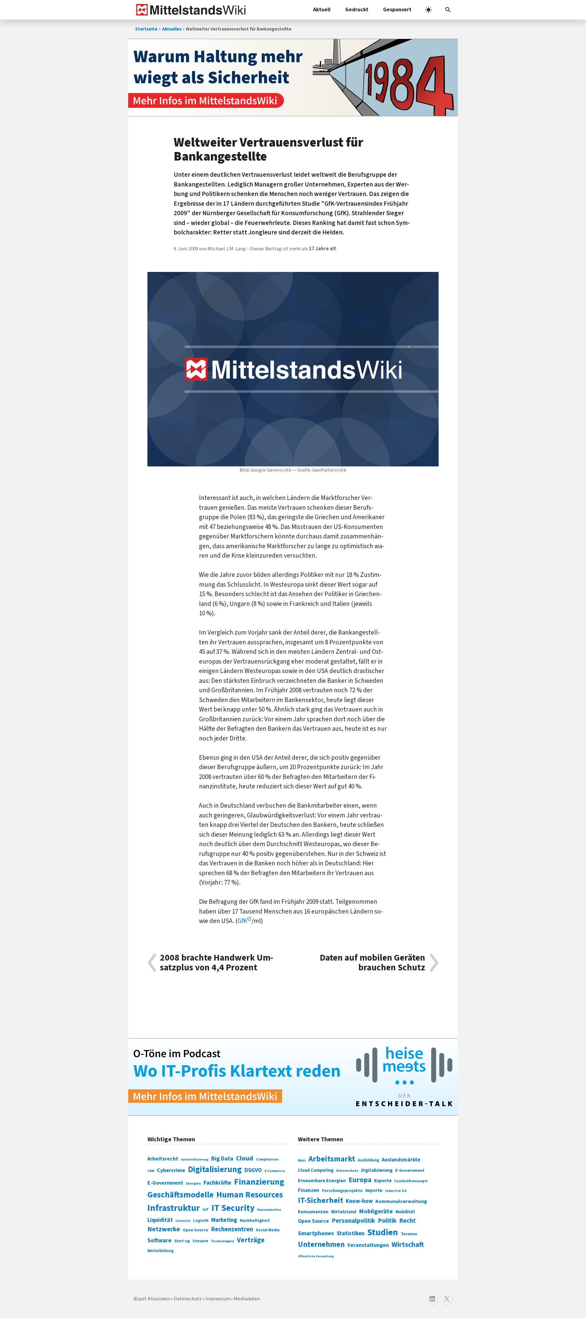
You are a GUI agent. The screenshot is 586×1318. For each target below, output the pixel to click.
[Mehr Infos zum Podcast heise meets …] (293, 1076)
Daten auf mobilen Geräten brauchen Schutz (372, 963)
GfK (242, 920)
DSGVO (253, 1170)
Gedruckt (356, 9)
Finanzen (308, 1190)
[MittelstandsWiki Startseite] (189, 10)
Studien (382, 1232)
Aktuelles (172, 29)
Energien (193, 1183)
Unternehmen (321, 1244)
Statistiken (350, 1233)
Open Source (195, 1230)
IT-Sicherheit (320, 1200)
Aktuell (322, 9)
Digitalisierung (215, 1169)
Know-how (359, 1201)
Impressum (217, 1298)
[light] (428, 10)
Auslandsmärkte (401, 1160)
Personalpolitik (353, 1220)
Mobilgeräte (376, 1211)
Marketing (224, 1220)
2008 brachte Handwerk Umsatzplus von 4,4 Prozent (216, 963)
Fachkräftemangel (411, 1181)
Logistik (200, 1220)
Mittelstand (343, 1212)
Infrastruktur (173, 1208)
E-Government (165, 1183)
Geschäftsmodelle (180, 1195)
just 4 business (154, 1298)
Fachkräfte (217, 1183)
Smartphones (316, 1233)
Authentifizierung (194, 1159)
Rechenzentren (232, 1229)
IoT (206, 1209)
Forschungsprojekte (342, 1191)
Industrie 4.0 (395, 1190)
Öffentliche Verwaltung (316, 1256)
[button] (448, 10)
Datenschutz (347, 1170)
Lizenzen (182, 1220)
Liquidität (160, 1220)
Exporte (383, 1180)
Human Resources (249, 1195)
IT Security (233, 1208)
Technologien (222, 1241)
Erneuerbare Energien (322, 1180)
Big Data (222, 1158)
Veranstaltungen (368, 1245)
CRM (150, 1171)
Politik (387, 1220)
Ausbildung (368, 1160)
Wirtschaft (408, 1245)
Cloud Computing (316, 1170)
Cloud (244, 1158)
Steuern (200, 1241)
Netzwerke (163, 1229)
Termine (409, 1234)
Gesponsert (397, 9)
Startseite (146, 29)
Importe (373, 1190)
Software (159, 1240)
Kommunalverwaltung (401, 1201)
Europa (360, 1180)
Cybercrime (171, 1170)
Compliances (267, 1159)
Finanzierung (259, 1182)
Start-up (182, 1241)
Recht (407, 1220)
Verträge (251, 1240)
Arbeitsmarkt (332, 1158)
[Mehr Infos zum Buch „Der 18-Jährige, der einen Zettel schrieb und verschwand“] (293, 77)
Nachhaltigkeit (255, 1221)
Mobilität (405, 1211)
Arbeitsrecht (162, 1159)
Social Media (268, 1230)
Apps (302, 1160)
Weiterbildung (160, 1251)
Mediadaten (247, 1298)
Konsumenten (269, 1209)
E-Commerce (275, 1171)
